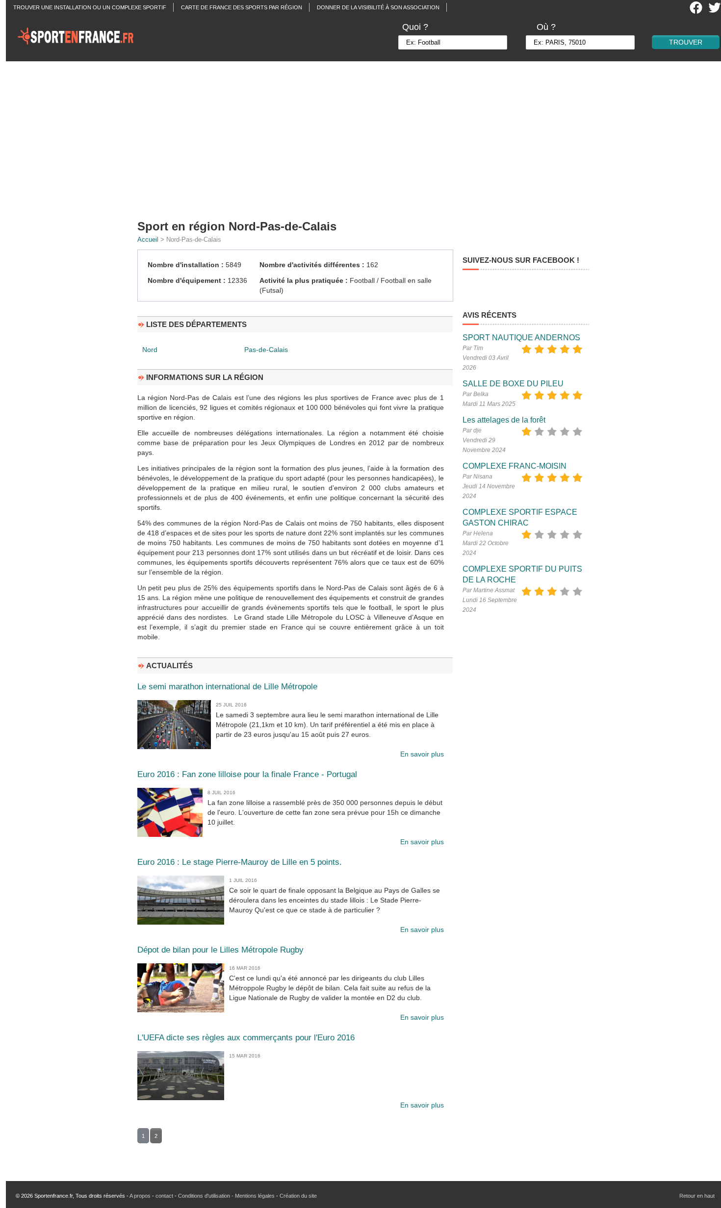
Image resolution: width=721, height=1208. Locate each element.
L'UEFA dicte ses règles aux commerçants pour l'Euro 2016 (246, 1037)
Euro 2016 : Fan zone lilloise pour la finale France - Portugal (247, 774)
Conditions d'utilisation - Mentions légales (226, 1196)
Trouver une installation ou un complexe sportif (89, 7)
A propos (140, 1196)
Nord (149, 349)
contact (164, 1196)
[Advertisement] (366, 137)
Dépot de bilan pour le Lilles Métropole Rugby (220, 950)
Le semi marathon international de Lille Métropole (227, 686)
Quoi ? (415, 27)
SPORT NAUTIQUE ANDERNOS (521, 337)
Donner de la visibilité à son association (378, 7)
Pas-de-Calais (266, 349)
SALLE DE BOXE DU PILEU (513, 383)
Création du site (298, 1196)
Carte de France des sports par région (241, 7)
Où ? (546, 27)
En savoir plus (422, 754)
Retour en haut (697, 1196)
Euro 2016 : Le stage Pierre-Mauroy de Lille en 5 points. (239, 862)
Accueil (147, 239)
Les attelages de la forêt (504, 420)
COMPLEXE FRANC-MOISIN (514, 466)
